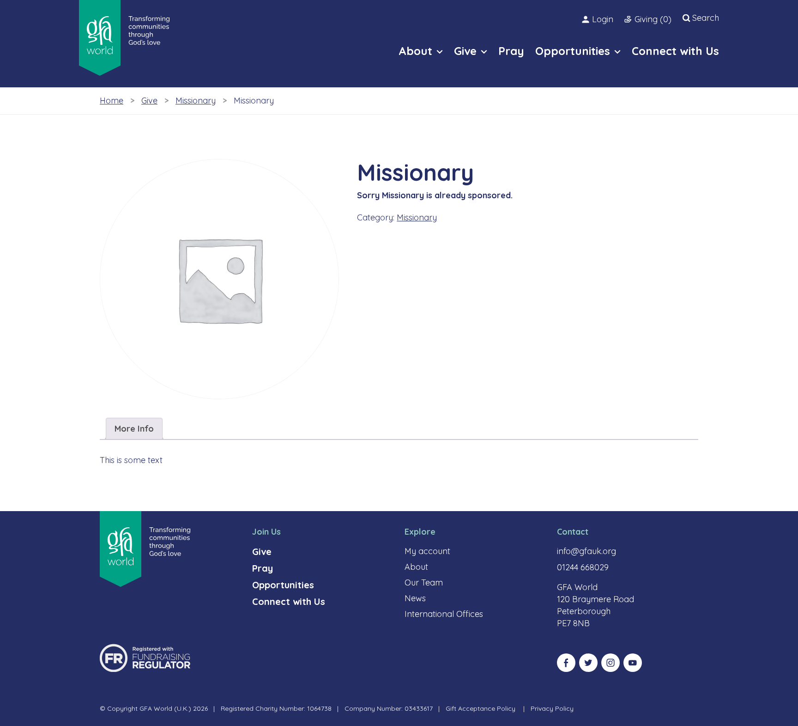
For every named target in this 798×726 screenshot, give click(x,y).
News (415, 598)
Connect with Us (288, 601)
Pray (262, 568)
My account (427, 551)
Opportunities (283, 585)
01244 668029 (583, 567)
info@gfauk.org (586, 551)
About (416, 566)
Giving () (653, 19)
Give (149, 100)
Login (602, 19)
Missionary (195, 100)
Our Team (424, 582)
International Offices (444, 614)
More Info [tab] (134, 428)
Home (111, 100)
